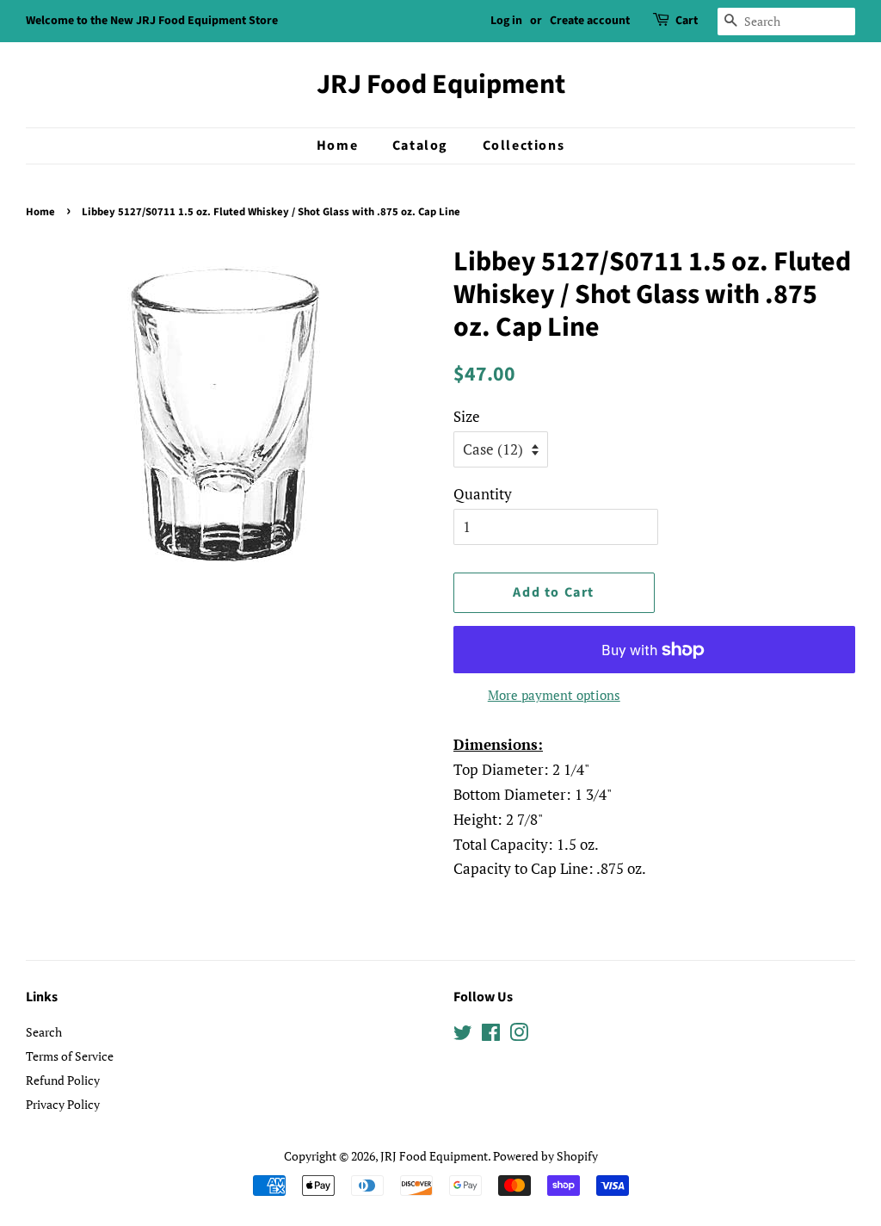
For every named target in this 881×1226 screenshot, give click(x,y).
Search (44, 1032)
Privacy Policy (63, 1104)
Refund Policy (63, 1080)
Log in (506, 20)
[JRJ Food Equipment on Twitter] (462, 1035)
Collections (524, 145)
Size (466, 416)
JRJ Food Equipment (441, 84)
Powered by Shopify (545, 1156)
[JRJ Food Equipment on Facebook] (491, 1035)
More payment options (554, 694)
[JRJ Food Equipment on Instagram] (518, 1035)
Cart (686, 20)
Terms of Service (70, 1056)
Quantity (482, 494)
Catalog (420, 145)
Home (337, 145)
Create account (590, 20)
